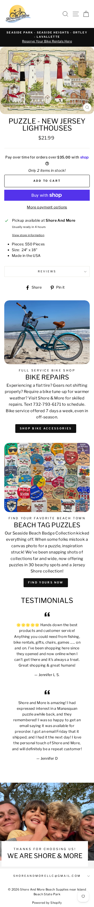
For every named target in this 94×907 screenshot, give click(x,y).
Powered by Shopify (47, 903)
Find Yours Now (45, 582)
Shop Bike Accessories (46, 428)
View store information (28, 235)
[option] (47, 37)
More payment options (47, 207)
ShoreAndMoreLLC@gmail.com (47, 876)
